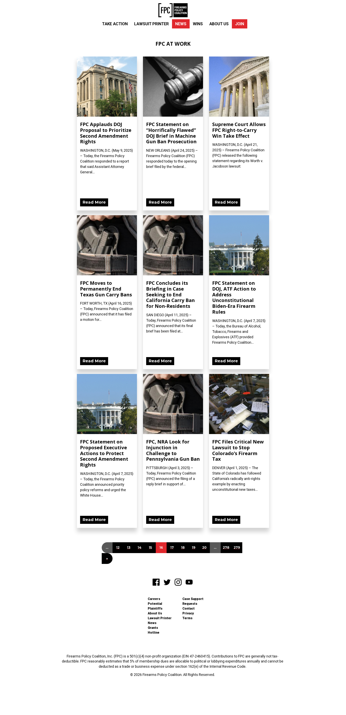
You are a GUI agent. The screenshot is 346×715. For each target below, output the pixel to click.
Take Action (115, 23)
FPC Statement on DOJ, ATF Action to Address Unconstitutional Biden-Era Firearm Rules (234, 297)
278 (226, 547)
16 (161, 547)
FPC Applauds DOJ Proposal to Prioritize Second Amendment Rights (105, 133)
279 (237, 547)
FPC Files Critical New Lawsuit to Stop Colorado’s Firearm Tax (238, 450)
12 (118, 547)
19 (193, 547)
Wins (198, 23)
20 (204, 547)
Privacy (188, 613)
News (180, 23)
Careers (154, 599)
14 (139, 547)
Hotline (153, 632)
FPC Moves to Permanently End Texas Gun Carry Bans (106, 289)
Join (239, 23)
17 (172, 547)
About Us (219, 23)
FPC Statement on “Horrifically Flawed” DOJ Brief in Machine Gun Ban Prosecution (171, 133)
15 (150, 547)
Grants (153, 628)
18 (183, 547)
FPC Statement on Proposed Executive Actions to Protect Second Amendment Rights (104, 453)
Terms (187, 618)
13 (128, 547)
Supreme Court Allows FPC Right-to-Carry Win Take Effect (239, 130)
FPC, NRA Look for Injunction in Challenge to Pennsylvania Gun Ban (173, 450)
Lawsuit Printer (151, 23)
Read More (94, 202)
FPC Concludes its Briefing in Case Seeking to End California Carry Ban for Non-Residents (170, 294)
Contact (188, 608)
